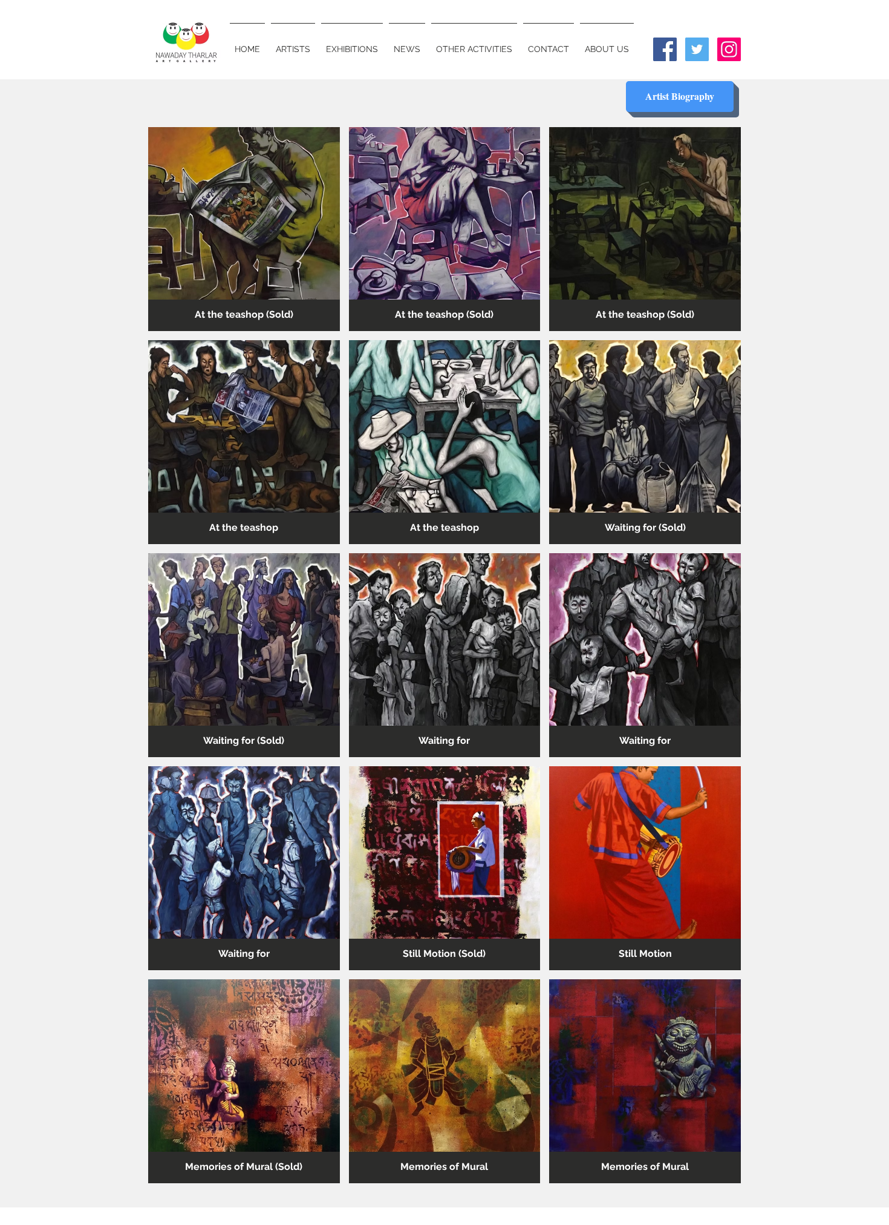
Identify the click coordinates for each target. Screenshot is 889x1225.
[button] (244, 229)
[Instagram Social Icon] (729, 49)
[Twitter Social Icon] (697, 49)
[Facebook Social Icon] (665, 49)
